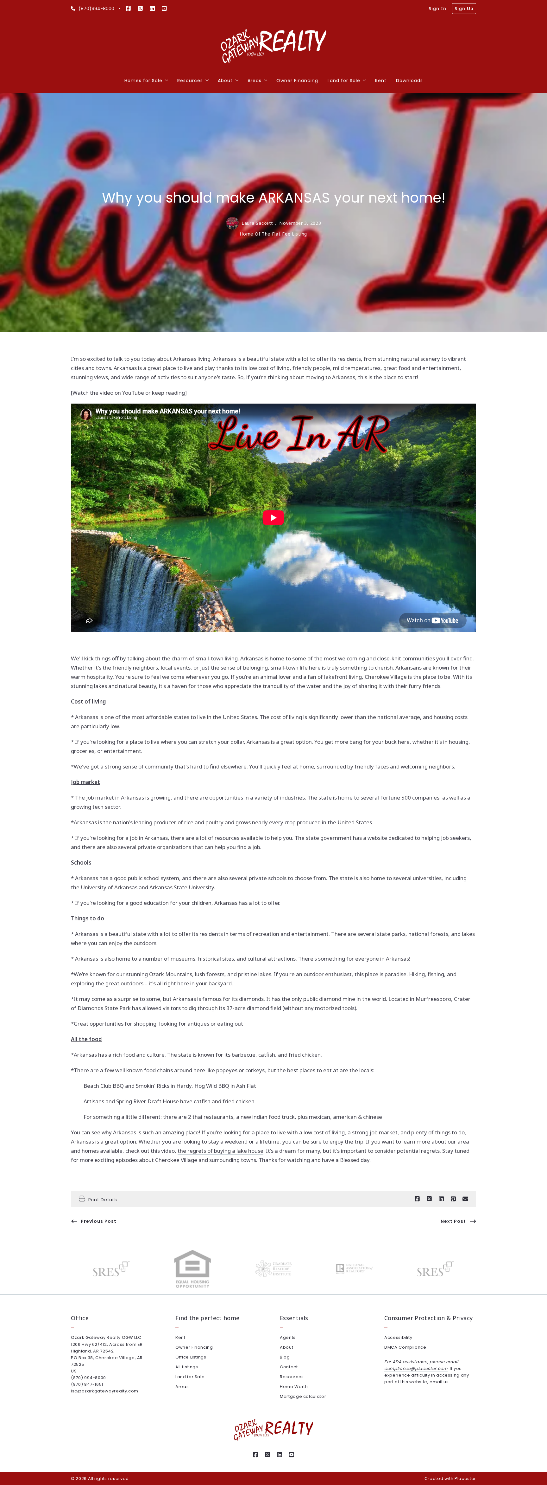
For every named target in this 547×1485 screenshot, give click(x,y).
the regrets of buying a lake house (220, 1150)
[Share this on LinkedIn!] (441, 1199)
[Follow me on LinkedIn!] (152, 8)
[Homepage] (273, 46)
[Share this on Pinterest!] (453, 1199)
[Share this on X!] (429, 1199)
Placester (465, 1478)
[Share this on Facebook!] (417, 1199)
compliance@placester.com (416, 1368)
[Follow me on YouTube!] (164, 8)
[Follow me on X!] (140, 8)
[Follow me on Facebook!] (128, 8)
